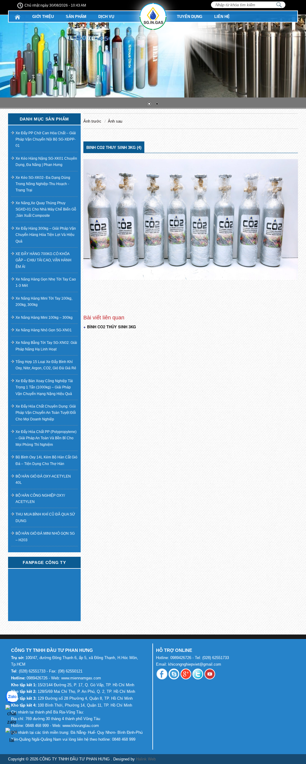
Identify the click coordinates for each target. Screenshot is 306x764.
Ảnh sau (115, 121)
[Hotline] (11, 735)
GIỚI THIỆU (43, 16)
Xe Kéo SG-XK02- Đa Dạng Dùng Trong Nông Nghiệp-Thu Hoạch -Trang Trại (43, 183)
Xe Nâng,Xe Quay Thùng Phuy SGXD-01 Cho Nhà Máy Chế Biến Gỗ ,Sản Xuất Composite (46, 209)
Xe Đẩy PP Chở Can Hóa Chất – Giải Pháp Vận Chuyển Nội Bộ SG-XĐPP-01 (46, 139)
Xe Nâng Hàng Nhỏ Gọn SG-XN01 (44, 330)
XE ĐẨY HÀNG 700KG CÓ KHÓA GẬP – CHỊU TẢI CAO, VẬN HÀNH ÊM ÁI (43, 260)
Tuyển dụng (189, 16)
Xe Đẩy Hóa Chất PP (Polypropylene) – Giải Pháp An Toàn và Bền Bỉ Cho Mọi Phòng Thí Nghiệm (46, 438)
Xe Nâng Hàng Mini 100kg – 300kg (44, 317)
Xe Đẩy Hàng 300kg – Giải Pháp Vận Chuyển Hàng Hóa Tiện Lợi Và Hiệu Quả (46, 234)
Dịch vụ (106, 16)
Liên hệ (222, 16)
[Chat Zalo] (11, 714)
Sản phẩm (76, 16)
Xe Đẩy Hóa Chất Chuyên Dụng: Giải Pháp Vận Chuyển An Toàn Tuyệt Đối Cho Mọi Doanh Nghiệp (46, 412)
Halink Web (146, 759)
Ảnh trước (92, 121)
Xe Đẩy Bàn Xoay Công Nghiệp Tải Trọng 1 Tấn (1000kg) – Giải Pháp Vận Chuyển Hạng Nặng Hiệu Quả (44, 387)
